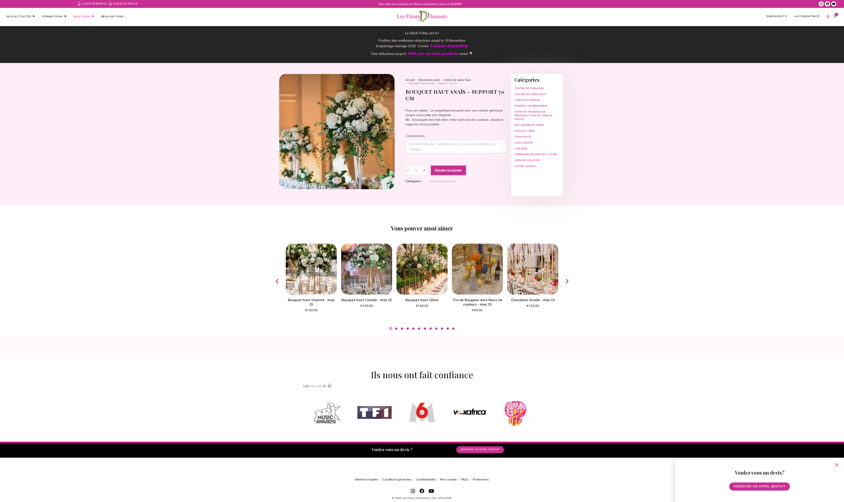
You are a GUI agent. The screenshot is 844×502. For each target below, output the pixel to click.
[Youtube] (833, 3)
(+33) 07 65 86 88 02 (94, 3)
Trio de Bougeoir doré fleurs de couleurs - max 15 (477, 302)
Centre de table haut (442, 181)
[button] (277, 281)
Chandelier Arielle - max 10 (533, 300)
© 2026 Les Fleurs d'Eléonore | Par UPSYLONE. (422, 498)
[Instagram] (821, 3)
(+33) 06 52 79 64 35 (125, 3)
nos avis (316, 386)
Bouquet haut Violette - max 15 (311, 302)
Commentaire (415, 136)
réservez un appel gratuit (480, 450)
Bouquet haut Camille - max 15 (367, 300)
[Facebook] (827, 3)
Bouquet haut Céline (422, 300)
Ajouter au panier (448, 170)
